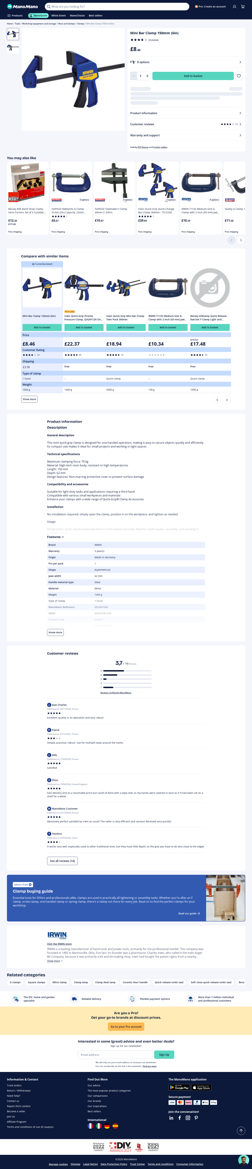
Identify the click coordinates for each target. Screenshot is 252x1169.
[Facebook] (179, 1118)
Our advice (94, 1085)
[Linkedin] (171, 1118)
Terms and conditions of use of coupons (30, 1127)
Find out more (150, 1066)
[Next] (241, 240)
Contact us (13, 1101)
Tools (17, 23)
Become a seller (16, 1111)
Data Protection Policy (114, 1164)
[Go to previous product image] (29, 80)
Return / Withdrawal (18, 1090)
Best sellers (94, 1111)
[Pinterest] (196, 1118)
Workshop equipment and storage (39, 23)
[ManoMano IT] (98, 1126)
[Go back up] (241, 1131)
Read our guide (187, 913)
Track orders (14, 1085)
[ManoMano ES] (115, 1126)
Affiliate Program (16, 1121)
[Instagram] (188, 1118)
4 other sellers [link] (160, 147)
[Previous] (217, 400)
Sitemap (75, 1164)
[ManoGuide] (243, 1160)
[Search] (48, 6)
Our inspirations (97, 1106)
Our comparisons (98, 1095)
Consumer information (189, 1164)
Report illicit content (18, 1106)
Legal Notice (90, 1164)
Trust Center (137, 1164)
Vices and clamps (66, 23)
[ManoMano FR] (90, 1126)
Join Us (11, 1116)
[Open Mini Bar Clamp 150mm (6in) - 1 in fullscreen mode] (73, 79)
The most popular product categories (109, 1090)
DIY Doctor (143, 147)
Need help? (13, 1095)
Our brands (94, 1101)
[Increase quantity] (147, 76)
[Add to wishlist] (238, 76)
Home (10, 23)
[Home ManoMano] (23, 6)
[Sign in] (234, 6)
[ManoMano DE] (107, 1126)
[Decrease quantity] (133, 76)
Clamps (80, 23)
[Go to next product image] (118, 80)
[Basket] (243, 6)
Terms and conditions (161, 1164)
